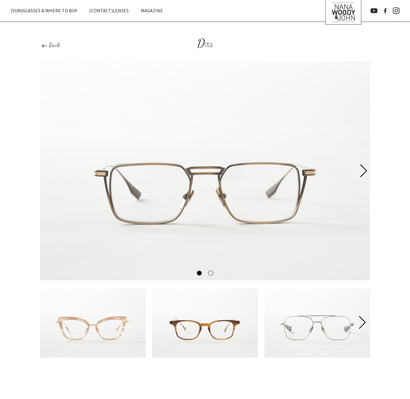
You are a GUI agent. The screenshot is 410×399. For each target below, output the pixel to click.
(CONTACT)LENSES (109, 10)
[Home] (343, 11)
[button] (363, 170)
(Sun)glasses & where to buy (44, 10)
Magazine (152, 10)
